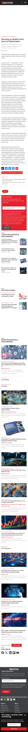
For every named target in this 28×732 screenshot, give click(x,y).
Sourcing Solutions (6, 406)
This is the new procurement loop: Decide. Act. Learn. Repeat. (13, 607)
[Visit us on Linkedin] (10, 652)
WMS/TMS (3, 437)
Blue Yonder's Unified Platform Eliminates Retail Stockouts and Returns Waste (13, 631)
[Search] (21, 2)
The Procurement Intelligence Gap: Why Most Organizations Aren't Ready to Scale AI (9, 241)
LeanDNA (6, 605)
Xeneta (6, 574)
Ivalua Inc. (7, 473)
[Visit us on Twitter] (6, 652)
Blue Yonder (7, 634)
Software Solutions (7, 302)
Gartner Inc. (7, 368)
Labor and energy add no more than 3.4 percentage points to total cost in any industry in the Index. (13, 540)
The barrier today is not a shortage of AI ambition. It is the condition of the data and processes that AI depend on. (12, 371)
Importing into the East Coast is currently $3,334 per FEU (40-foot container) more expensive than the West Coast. (13, 577)
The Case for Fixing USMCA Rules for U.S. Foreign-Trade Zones (13, 501)
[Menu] (25, 2)
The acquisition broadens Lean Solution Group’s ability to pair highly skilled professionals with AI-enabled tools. (13, 415)
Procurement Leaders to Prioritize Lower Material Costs (8, 269)
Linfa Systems (8, 442)
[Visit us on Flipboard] (14, 652)
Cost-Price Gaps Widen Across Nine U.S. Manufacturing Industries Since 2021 (13, 534)
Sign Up (6, 227)
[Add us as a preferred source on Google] (16, 168)
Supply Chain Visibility (7, 531)
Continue (14, 728)
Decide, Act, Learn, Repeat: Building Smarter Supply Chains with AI (11, 602)
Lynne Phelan (5, 379)
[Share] (6, 168)
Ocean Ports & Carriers (7, 568)
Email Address (6, 205)
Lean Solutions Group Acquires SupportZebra (8, 249)
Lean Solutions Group (10, 412)
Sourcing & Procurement (9, 36)
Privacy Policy (12, 225)
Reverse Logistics (6, 384)
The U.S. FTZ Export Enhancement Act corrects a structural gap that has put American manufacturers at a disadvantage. (13, 509)
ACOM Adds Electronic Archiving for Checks (8, 295)
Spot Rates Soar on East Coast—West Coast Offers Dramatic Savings (12, 571)
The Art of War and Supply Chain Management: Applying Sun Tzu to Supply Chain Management (9, 306)
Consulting (4, 378)
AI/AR (2, 628)
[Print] (2, 168)
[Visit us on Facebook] (2, 652)
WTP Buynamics (8, 537)
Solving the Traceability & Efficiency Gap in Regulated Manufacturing (9, 260)
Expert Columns (5, 499)
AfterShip (4, 386)
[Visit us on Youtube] (17, 652)
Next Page (16, 645)
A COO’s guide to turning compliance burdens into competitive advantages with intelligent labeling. (13, 446)
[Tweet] (13, 168)
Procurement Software (7, 361)
